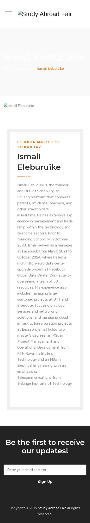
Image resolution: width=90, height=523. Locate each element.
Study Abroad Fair (52, 508)
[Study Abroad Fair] (45, 14)
